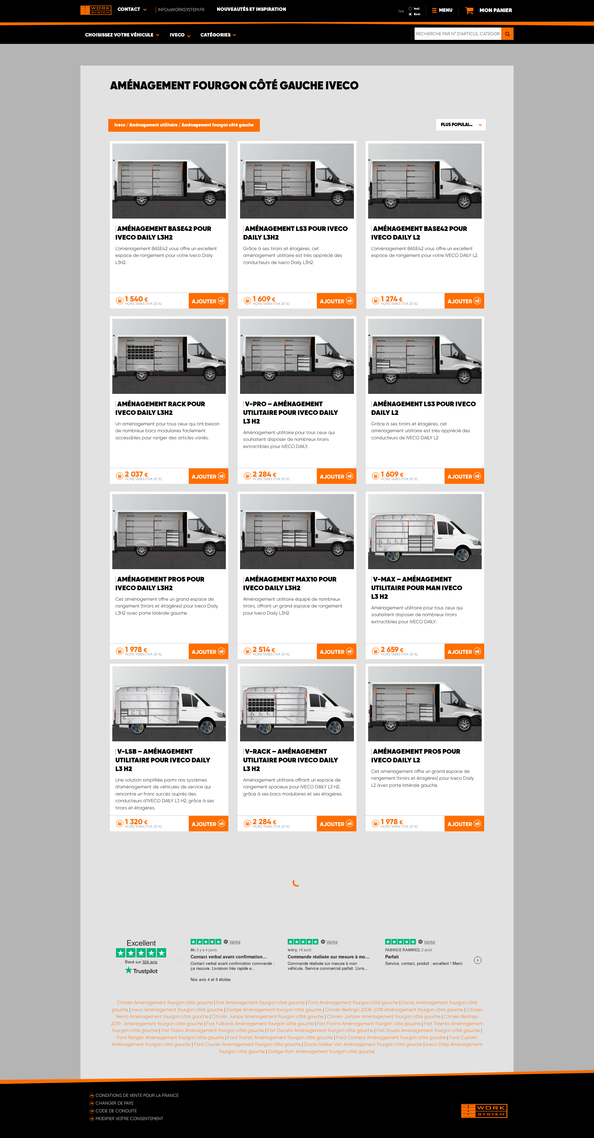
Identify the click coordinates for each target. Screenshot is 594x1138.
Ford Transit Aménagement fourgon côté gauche (280, 1037)
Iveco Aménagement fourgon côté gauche (177, 1009)
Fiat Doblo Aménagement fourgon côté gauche (212, 1030)
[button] (461, 124)
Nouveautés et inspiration (251, 9)
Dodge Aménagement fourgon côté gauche (274, 1009)
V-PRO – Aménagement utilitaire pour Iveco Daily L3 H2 (290, 413)
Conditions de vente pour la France (137, 1095)
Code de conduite (116, 1110)
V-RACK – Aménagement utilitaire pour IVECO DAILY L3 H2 (290, 760)
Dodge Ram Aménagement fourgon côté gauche (321, 1051)
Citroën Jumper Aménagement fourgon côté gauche (384, 1016)
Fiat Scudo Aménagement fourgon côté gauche (428, 1030)
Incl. (417, 8)
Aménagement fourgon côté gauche (218, 125)
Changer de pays (114, 1103)
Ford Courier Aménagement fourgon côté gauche (247, 1044)
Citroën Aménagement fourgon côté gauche (165, 1002)
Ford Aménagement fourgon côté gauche (353, 1002)
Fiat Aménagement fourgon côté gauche (260, 1002)
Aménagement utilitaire (154, 125)
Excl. (417, 14)
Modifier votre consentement (129, 1118)
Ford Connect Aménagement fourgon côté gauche (391, 1037)
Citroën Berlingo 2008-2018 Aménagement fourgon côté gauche (394, 1009)
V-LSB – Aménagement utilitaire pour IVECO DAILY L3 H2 (162, 760)
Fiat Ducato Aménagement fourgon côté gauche (320, 1030)
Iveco (120, 125)
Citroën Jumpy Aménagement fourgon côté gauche (268, 1016)
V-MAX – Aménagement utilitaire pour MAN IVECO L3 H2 (416, 588)
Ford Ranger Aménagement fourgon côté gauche (170, 1037)
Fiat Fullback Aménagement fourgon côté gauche (260, 1023)
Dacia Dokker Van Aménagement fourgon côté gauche (363, 1044)
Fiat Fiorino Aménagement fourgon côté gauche (369, 1023)
